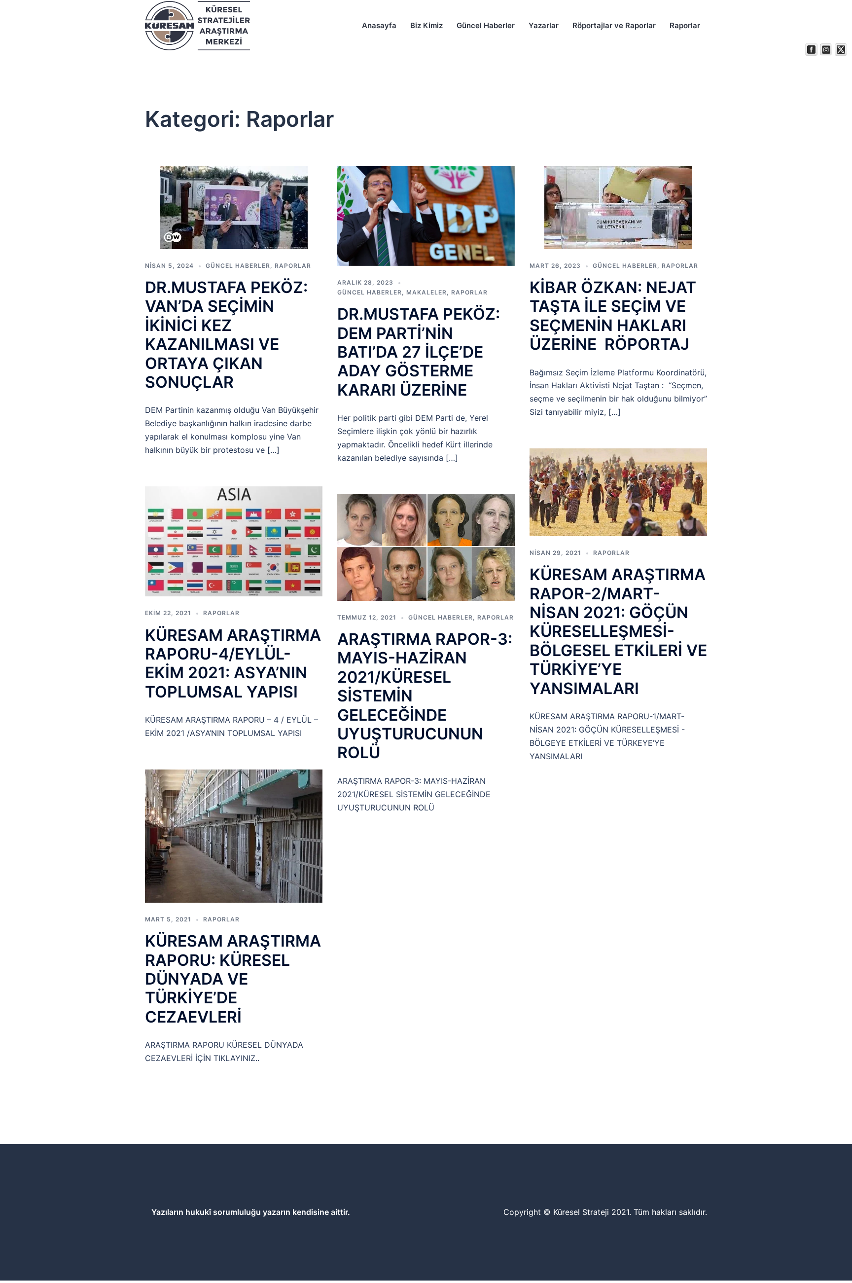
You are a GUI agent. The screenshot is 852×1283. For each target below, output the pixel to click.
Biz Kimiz (426, 25)
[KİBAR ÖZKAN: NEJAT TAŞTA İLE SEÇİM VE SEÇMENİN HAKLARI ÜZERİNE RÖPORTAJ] (618, 207)
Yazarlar (544, 25)
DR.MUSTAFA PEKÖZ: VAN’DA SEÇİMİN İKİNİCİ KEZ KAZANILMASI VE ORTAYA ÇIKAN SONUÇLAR (226, 335)
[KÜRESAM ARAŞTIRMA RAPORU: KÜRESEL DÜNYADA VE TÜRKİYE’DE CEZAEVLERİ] (233, 835)
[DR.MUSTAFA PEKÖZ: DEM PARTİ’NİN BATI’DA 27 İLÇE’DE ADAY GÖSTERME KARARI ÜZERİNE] (426, 215)
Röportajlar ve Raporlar (614, 25)
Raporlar (685, 25)
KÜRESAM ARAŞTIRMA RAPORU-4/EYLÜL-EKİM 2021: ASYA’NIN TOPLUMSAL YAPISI (233, 663)
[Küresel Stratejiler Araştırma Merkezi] (197, 25)
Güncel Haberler (486, 25)
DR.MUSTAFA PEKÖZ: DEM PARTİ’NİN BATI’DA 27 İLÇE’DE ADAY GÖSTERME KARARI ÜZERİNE (418, 352)
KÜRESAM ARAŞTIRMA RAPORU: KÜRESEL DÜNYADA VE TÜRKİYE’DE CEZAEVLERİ (233, 978)
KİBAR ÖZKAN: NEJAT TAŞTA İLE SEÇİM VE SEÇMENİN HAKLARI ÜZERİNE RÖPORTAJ (613, 316)
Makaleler (426, 292)
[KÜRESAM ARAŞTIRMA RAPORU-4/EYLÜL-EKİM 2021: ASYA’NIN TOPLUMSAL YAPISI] (233, 541)
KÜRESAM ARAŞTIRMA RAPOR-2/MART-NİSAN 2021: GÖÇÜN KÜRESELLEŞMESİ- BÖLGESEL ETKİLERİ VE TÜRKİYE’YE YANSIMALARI (618, 631)
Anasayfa (379, 25)
